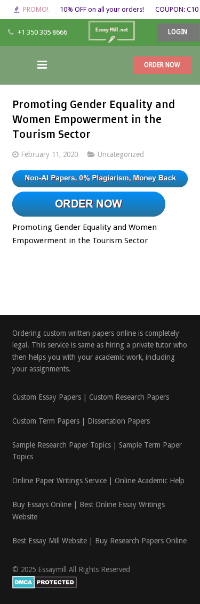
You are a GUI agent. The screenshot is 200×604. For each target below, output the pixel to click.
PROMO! (36, 9)
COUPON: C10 (176, 9)
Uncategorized (121, 154)
